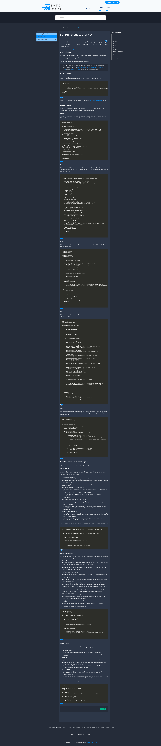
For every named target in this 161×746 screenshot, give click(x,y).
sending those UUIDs (76, 69)
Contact (102, 727)
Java (116, 49)
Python (116, 41)
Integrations (70, 27)
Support (78, 727)
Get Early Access (51, 727)
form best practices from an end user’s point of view (81, 49)
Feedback (92, 727)
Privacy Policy (80, 734)
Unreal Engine (117, 54)
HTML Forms (116, 37)
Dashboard (116, 8)
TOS (72, 734)
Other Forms (115, 39)
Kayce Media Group (92, 742)
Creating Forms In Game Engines (118, 52)
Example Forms (116, 35)
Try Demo (91, 8)
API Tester (68, 727)
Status (63, 727)
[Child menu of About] (107, 10)
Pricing (85, 8)
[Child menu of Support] (100, 10)
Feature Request (85, 727)
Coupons (112, 727)
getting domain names (92, 67)
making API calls (81, 67)
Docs (96, 8)
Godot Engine (117, 58)
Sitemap (107, 727)
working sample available (96, 100)
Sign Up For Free (112, 2)
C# (115, 47)
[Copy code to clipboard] (61, 97)
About (97, 727)
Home (60, 27)
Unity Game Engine (118, 56)
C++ (115, 45)
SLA (89, 734)
